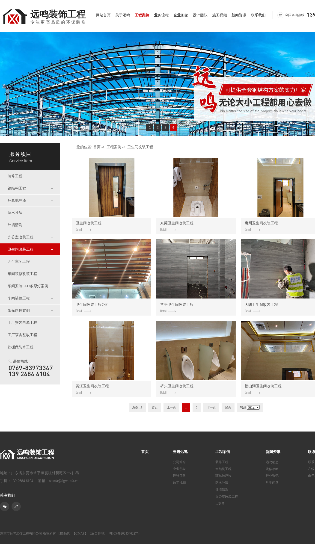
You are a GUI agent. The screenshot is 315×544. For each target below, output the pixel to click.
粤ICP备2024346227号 (124, 533)
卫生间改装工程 (20, 249)
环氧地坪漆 (17, 200)
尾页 (228, 407)
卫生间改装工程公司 (92, 305)
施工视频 (219, 15)
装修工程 (15, 176)
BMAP (64, 533)
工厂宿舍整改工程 (22, 335)
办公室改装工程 (20, 237)
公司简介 (179, 462)
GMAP (80, 533)
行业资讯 (272, 476)
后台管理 (97, 533)
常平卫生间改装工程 (176, 305)
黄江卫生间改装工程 (92, 386)
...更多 (220, 503)
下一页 (211, 407)
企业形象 (180, 15)
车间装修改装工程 (22, 274)
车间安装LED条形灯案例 (28, 286)
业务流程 (161, 15)
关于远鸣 (122, 15)
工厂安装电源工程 (22, 323)
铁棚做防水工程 (20, 347)
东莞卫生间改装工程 (176, 223)
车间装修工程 (19, 298)
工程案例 (142, 15)
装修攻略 (272, 469)
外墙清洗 (15, 225)
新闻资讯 (239, 15)
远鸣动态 (272, 462)
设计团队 (200, 15)
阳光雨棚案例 (19, 310)
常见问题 (272, 483)
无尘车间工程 (19, 261)
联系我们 (258, 15)
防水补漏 (15, 213)
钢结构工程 (17, 188)
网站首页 (103, 15)
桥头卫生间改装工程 (176, 386)
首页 (97, 147)
